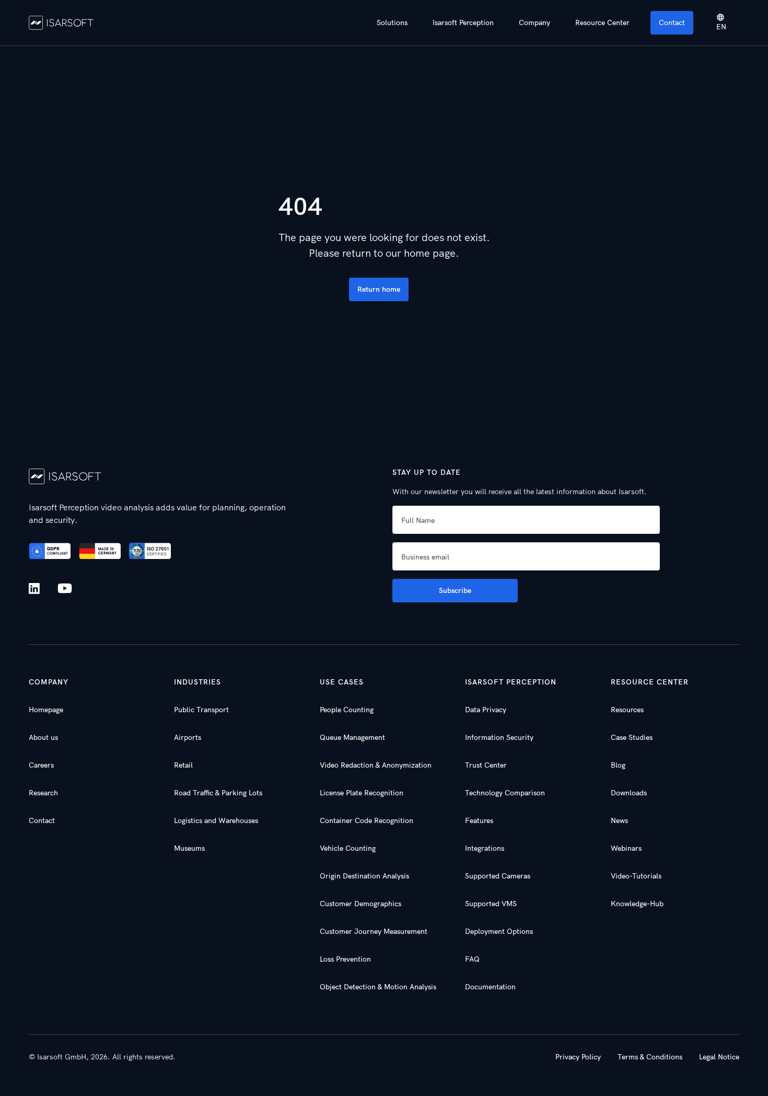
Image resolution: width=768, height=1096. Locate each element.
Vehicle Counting (348, 848)
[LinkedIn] (36, 588)
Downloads (629, 792)
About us (43, 737)
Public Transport (201, 709)
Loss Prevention (345, 959)
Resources (627, 709)
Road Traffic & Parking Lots (218, 792)
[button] (392, 23)
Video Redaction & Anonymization (376, 765)
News (619, 820)
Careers (41, 765)
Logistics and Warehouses (216, 820)
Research (43, 792)
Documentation (490, 986)
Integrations (484, 848)
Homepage (46, 709)
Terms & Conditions (650, 1056)
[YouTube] (64, 589)
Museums (189, 848)
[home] (61, 22)
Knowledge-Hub (637, 903)
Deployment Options (499, 931)
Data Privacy (485, 709)
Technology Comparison (505, 792)
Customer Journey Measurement (373, 931)
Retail (183, 765)
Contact (672, 22)
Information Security (499, 737)
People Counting (347, 709)
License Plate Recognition (361, 792)
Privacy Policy (578, 1056)
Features (479, 820)
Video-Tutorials (636, 876)
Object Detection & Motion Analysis (378, 986)
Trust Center (486, 765)
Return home (378, 289)
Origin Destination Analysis (364, 876)
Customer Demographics (360, 903)
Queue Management (352, 737)
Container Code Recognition (366, 820)
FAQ (472, 959)
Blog (618, 765)
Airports (187, 737)
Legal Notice (719, 1056)
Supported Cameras (497, 876)
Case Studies (632, 737)
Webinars (626, 848)
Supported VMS (491, 903)
